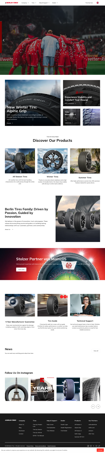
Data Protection (52, 446)
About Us (21, 424)
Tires (33, 3)
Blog (20, 427)
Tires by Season (37, 429)
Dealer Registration (66, 427)
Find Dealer (64, 430)
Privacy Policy (30, 446)
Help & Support (43, 3)
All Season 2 (78, 430)
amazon (91, 430)
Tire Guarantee (51, 427)
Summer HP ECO (79, 437)
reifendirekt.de (93, 424)
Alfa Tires (91, 434)
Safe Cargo (78, 434)
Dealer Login (64, 424)
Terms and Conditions (40, 446)
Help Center (50, 424)
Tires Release (50, 430)
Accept (100, 450)
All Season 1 (78, 424)
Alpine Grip (78, 427)
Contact (21, 434)
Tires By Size (89, 3)
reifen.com (92, 427)
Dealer (54, 3)
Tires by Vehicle (37, 432)
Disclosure (22, 430)
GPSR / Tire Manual (38, 435)
